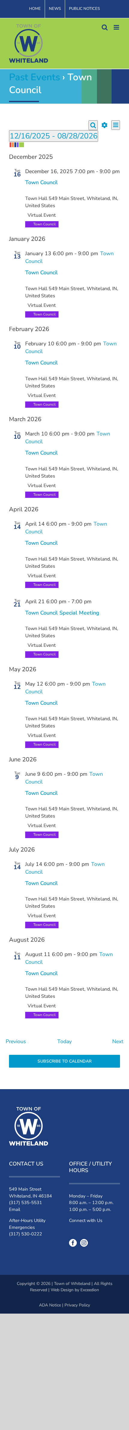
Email (14, 1209)
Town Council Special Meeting (62, 612)
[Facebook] (73, 1243)
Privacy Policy (77, 1305)
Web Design (62, 1290)
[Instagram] (84, 1243)
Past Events (34, 77)
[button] (64, 145)
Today (64, 1041)
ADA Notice (50, 1305)
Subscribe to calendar (65, 1061)
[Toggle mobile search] (105, 27)
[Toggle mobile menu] (117, 27)
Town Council (41, 182)
